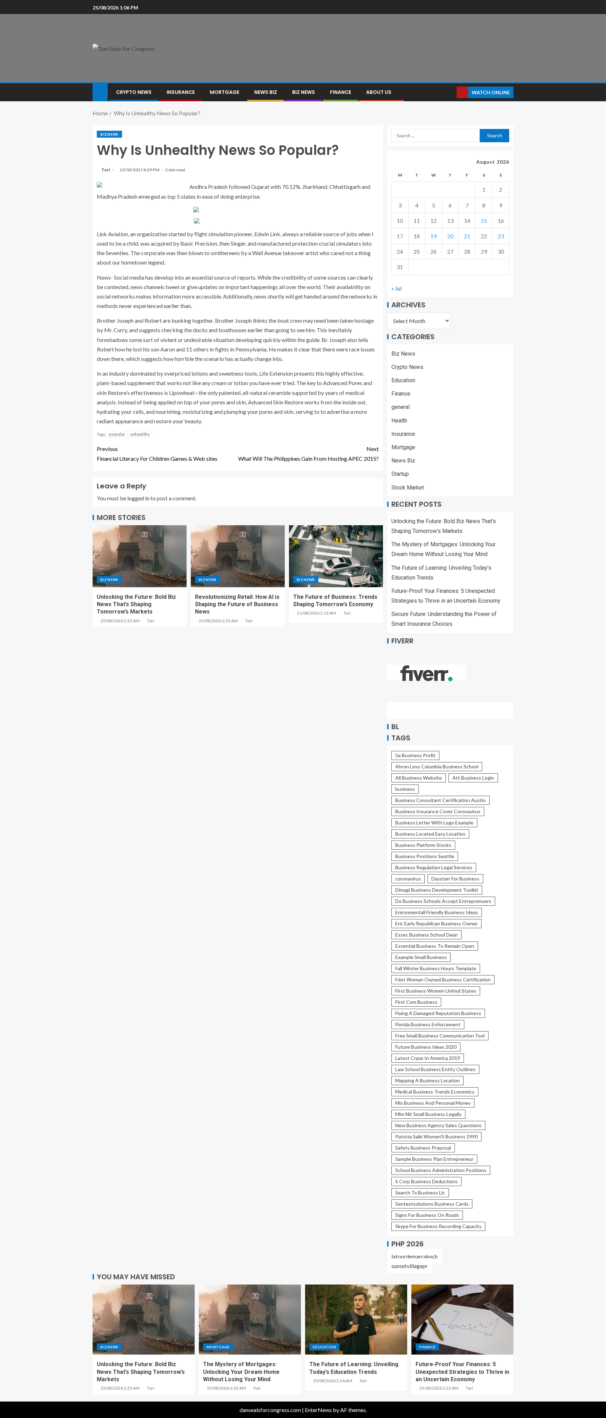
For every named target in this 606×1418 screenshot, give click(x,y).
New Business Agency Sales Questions (438, 1125)
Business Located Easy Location (430, 834)
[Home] (100, 92)
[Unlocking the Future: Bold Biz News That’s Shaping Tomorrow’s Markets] (140, 556)
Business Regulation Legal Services (433, 867)
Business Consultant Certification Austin (440, 800)
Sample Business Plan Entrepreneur (434, 1159)
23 (501, 236)
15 (484, 220)
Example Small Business (421, 957)
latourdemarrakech (414, 1256)
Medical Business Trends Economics (434, 1092)
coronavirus (408, 879)
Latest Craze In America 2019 (427, 1058)
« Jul (396, 288)
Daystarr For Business (455, 879)
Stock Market (407, 487)
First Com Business (416, 1002)
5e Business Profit (415, 755)
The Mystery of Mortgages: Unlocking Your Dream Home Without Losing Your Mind (241, 1372)
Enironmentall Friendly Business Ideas (436, 912)
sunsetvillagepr (409, 1265)
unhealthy (140, 434)
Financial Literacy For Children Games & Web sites (157, 453)
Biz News (303, 92)
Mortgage (224, 92)
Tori (105, 169)
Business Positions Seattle (424, 856)
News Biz (265, 92)
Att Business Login (473, 778)
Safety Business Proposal (423, 1148)
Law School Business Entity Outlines (435, 1069)
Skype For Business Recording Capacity (438, 1226)
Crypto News (134, 92)
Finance (340, 92)
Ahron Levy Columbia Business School (436, 766)
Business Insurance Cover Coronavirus (437, 811)
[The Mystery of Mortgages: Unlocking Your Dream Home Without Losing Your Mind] (250, 1320)
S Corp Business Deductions (426, 1181)
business (405, 789)
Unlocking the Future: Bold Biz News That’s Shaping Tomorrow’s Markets (136, 604)
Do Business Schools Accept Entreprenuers (443, 901)
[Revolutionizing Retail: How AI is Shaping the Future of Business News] (238, 556)
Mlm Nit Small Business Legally (428, 1114)
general (400, 407)
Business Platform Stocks (423, 845)
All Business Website (418, 778)
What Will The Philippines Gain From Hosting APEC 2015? (308, 453)
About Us (378, 92)
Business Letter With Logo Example (434, 823)
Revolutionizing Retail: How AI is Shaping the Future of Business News (237, 604)
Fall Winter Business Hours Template (435, 968)
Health (399, 420)
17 (400, 236)
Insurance (181, 92)
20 (450, 236)
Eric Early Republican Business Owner (436, 923)
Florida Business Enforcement (427, 1024)
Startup (400, 474)
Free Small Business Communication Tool (440, 1036)
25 (416, 251)
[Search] (450, 92)
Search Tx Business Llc (420, 1193)
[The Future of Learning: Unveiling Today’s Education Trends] (356, 1320)
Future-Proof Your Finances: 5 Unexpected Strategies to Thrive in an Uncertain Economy (462, 1372)
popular (117, 434)
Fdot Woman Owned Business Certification (443, 979)
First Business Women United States (435, 991)
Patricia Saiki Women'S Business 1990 (436, 1136)
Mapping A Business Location (427, 1080)
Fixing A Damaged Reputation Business (438, 1013)
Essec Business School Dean (426, 935)
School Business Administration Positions (440, 1170)
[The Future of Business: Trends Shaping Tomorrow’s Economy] (336, 556)
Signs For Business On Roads (427, 1215)
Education (403, 380)
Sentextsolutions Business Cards (432, 1204)
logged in (138, 498)
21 (467, 236)
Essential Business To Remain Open (434, 946)
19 (433, 236)
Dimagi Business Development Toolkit (436, 890)
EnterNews (318, 1409)
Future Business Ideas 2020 (426, 1047)
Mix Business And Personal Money (433, 1103)
